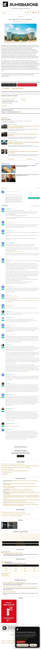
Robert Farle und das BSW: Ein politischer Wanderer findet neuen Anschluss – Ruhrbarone (19, 504)
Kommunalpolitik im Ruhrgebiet (9, 98)
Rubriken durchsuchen (6, 573)
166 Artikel (4, 105)
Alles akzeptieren (21, 641)
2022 (7, 570)
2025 (16, 568)
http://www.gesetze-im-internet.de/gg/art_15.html (15, 251)
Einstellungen (33, 645)
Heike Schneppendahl (15, 296)
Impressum (4, 640)
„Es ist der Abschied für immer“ (8, 469)
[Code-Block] (16, 195)
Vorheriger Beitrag (11, 159)
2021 (16, 570)
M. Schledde (14, 223)
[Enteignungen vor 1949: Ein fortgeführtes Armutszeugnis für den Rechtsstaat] (4, 134)
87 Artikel (24, 100)
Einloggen (20, 111)
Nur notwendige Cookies (22, 645)
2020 (25, 570)
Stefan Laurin (8, 221)
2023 (34, 568)
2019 (34, 570)
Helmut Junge (8, 286)
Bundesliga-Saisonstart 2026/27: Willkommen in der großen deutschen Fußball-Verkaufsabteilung (21, 465)
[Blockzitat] (15, 195)
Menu (4, 12)
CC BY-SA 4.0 (28, 42)
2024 (25, 568)
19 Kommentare (26, 21)
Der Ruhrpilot (5, 474)
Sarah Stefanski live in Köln (7, 472)
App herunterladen (20, 542)
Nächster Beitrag (30, 159)
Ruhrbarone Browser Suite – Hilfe (8, 642)
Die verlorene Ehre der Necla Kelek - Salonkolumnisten (13, 486)
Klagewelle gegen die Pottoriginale (9, 591)
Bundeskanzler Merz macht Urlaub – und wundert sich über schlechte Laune (21, 502)
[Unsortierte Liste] (13, 195)
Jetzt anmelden (20, 456)
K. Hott (13, 306)
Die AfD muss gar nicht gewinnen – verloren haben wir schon (14, 464)
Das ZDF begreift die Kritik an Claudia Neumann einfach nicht (14, 582)
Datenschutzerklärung (12, 640)
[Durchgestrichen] (10, 195)
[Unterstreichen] (9, 195)
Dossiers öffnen (5, 574)
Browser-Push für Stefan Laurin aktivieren (27, 84)
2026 (7, 568)
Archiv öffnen (20, 565)
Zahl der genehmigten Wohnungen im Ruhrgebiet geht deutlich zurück (15, 470)
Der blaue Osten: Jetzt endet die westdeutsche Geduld (13, 515)
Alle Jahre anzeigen (5, 575)
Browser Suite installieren (20, 544)
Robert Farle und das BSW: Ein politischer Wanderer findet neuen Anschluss (16, 467)
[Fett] (6, 195)
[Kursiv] (7, 195)
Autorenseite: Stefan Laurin (17, 88)
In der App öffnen (5, 88)
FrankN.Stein (14, 326)
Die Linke (24, 98)
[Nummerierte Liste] (12, 195)
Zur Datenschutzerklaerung (21, 638)
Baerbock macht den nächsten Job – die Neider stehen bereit (20, 489)
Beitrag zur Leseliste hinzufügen (9, 84)
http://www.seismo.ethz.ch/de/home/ (13, 426)
